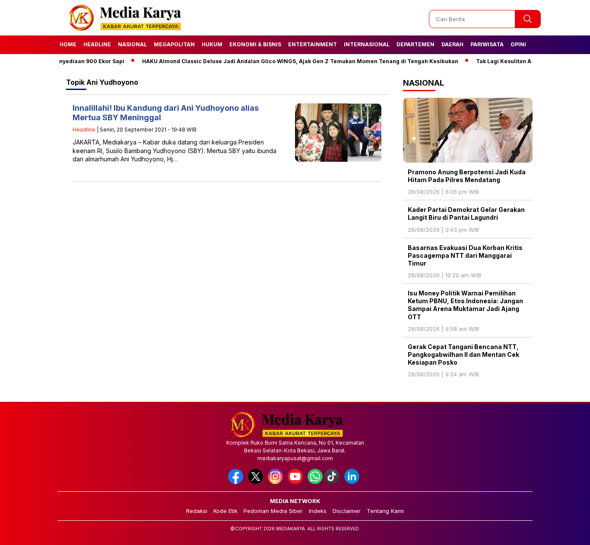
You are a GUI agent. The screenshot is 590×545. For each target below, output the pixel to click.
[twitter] (257, 482)
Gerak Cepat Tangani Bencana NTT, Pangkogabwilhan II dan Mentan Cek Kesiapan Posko (463, 354)
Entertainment (312, 44)
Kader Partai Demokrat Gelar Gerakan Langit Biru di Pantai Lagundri (466, 213)
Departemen (416, 44)
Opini (518, 44)
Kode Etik (225, 510)
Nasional (132, 44)
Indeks (318, 510)
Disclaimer (347, 510)
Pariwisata (487, 44)
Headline (97, 44)
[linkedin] (353, 482)
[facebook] (237, 482)
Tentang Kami (385, 510)
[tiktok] (333, 482)
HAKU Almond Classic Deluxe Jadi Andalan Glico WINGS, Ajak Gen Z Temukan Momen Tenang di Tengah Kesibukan (286, 61)
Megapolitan (174, 44)
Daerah (452, 44)
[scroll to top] (565, 531)
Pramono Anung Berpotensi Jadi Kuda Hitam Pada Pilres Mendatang (467, 175)
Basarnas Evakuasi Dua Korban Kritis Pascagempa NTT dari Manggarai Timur (465, 255)
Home (68, 44)
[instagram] (277, 482)
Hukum (212, 44)
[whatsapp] (315, 482)
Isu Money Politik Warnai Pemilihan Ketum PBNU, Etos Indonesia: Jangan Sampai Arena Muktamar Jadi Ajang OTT (465, 305)
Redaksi (196, 510)
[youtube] (297, 482)
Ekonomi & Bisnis (255, 44)
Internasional (367, 44)
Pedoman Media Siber (273, 510)
